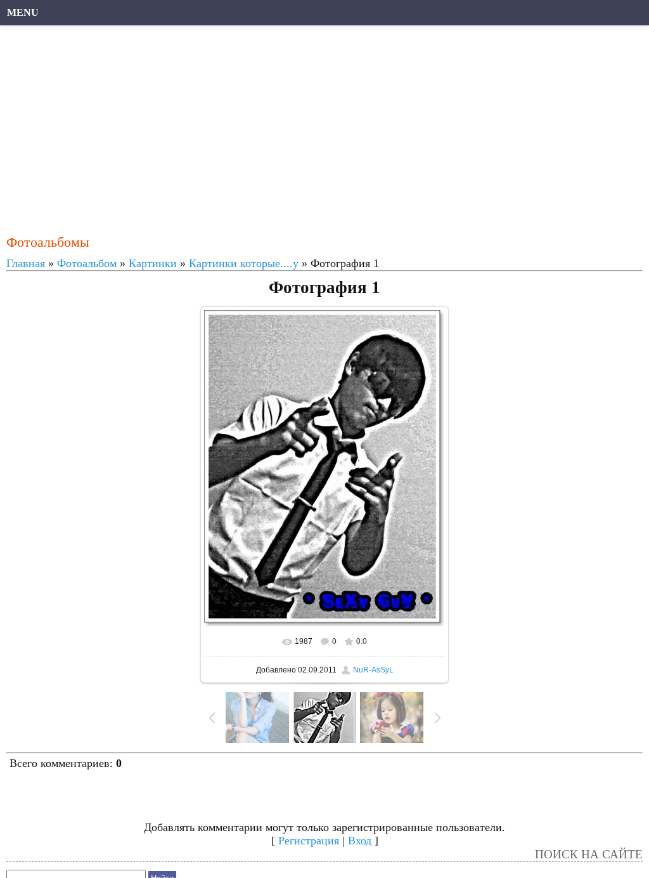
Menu (23, 12)
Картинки (153, 263)
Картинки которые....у (244, 263)
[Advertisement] (318, 124)
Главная (25, 263)
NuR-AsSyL (373, 669)
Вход (359, 840)
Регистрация (308, 840)
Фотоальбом (87, 263)
